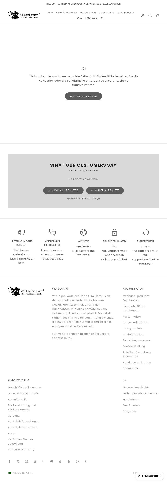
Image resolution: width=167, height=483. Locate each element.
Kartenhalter (132, 317)
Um (103, 17)
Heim (50, 12)
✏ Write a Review (105, 190)
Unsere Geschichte (136, 387)
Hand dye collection (137, 362)
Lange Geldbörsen (136, 322)
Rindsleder (91, 17)
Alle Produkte (125, 12)
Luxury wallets (133, 328)
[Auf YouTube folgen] (51, 461)
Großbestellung (134, 346)
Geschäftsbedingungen (24, 387)
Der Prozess (131, 405)
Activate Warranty (21, 449)
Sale (79, 17)
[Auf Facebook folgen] (9, 461)
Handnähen (131, 399)
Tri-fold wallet (133, 334)
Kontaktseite (61, 338)
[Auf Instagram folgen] (26, 461)
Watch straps (88, 12)
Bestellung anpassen (137, 340)
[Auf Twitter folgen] (18, 461)
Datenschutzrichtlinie (23, 393)
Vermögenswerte (66, 12)
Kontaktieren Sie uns (22, 427)
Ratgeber (130, 411)
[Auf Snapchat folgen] (68, 461)
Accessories (106, 12)
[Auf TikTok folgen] (60, 461)
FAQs (11, 433)
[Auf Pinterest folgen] (43, 461)
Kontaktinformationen (23, 421)
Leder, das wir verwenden (141, 393)
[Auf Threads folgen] (35, 461)
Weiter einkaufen (83, 96)
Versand (14, 416)
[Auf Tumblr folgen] (85, 461)
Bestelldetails (17, 399)
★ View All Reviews (63, 190)
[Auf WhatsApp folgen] (77, 461)
